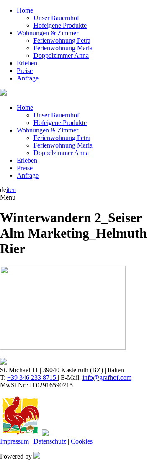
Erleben (27, 63)
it (8, 189)
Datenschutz (49, 441)
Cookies (82, 441)
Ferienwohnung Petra (61, 40)
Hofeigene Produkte (60, 25)
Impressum (14, 441)
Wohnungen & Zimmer (47, 32)
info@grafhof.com (106, 377)
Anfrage (28, 78)
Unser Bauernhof (56, 17)
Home (25, 10)
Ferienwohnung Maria (63, 48)
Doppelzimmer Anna (61, 55)
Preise (25, 70)
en (13, 189)
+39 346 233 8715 (32, 377)
